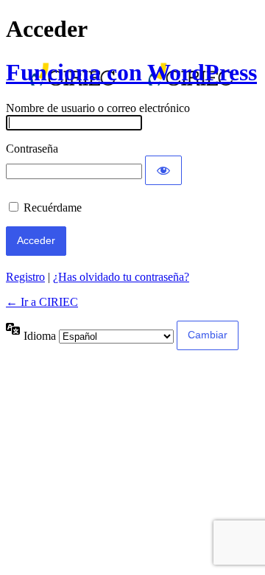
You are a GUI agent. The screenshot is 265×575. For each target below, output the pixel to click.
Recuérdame (53, 207)
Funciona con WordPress (131, 72)
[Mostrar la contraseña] (163, 170)
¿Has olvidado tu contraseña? (121, 277)
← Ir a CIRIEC (42, 302)
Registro (25, 277)
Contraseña (32, 148)
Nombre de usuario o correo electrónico (98, 108)
